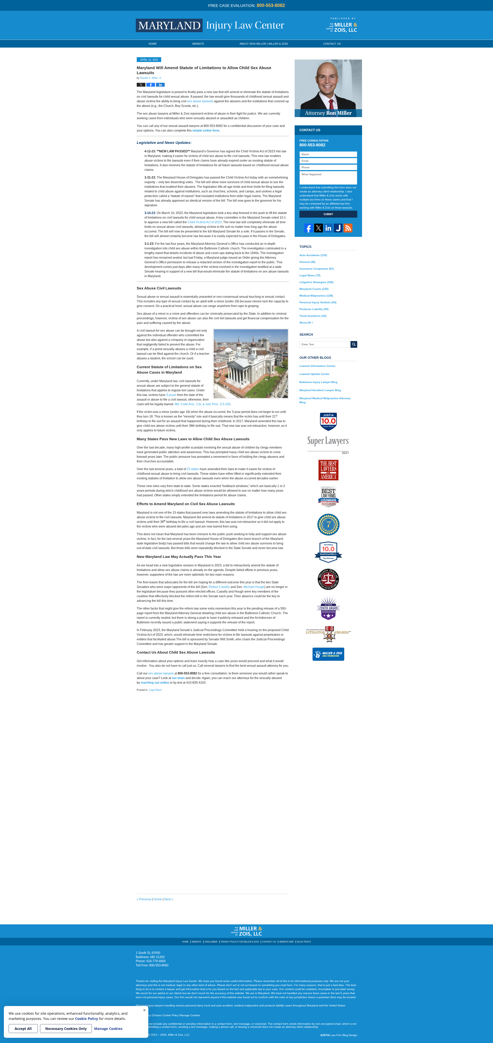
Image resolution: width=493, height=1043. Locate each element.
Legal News (155, 689)
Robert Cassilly (219, 587)
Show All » (306, 322)
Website (198, 43)
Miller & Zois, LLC (178, 1034)
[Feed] (348, 228)
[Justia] (338, 228)
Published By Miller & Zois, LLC (341, 25)
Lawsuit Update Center (314, 374)
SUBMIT (328, 214)
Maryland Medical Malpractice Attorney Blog (324, 400)
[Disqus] (213, 740)
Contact (332, 43)
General (307, 261)
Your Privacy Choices (149, 1015)
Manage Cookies (189, 1015)
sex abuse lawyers (161, 673)
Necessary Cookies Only (66, 1028)
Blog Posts (304, 942)
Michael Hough (254, 587)
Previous (144, 899)
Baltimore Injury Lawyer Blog (318, 382)
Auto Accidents (313, 255)
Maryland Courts (314, 288)
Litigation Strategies (316, 282)
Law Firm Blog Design (338, 1035)
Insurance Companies (316, 268)
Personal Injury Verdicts (317, 302)
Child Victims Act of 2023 (205, 222)
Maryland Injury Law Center (210, 25)
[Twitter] (318, 228)
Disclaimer (211, 942)
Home (153, 43)
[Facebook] (308, 228)
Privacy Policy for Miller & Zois (240, 942)
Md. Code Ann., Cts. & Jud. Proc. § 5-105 (202, 404)
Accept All (23, 1028)
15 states (193, 469)
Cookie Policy (170, 1015)
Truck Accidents (312, 315)
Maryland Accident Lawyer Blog (320, 390)
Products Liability (314, 309)
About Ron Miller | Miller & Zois (264, 43)
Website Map (286, 942)
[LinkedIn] (328, 228)
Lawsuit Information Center (317, 365)
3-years (171, 395)
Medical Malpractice (316, 295)
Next (168, 899)
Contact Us (269, 942)
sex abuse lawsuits (200, 101)
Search (353, 344)
